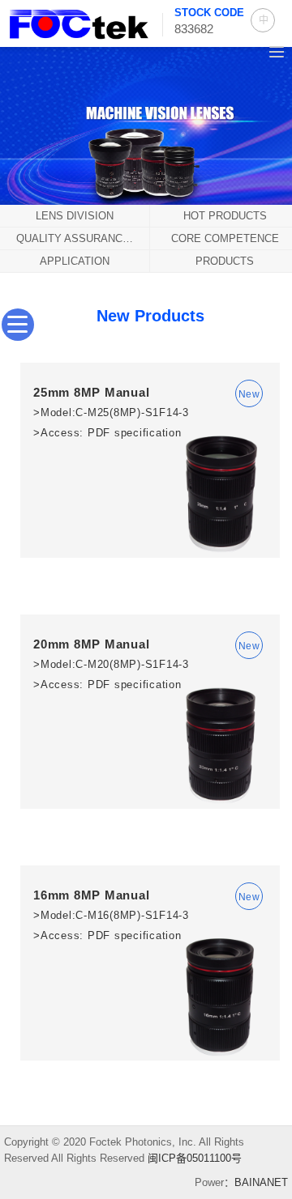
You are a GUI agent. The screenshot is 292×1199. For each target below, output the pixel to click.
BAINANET (261, 1182)
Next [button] (261, 146)
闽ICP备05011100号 (195, 1158)
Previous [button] (31, 146)
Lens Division (75, 216)
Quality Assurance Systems (83, 238)
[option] (146, 123)
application (75, 261)
